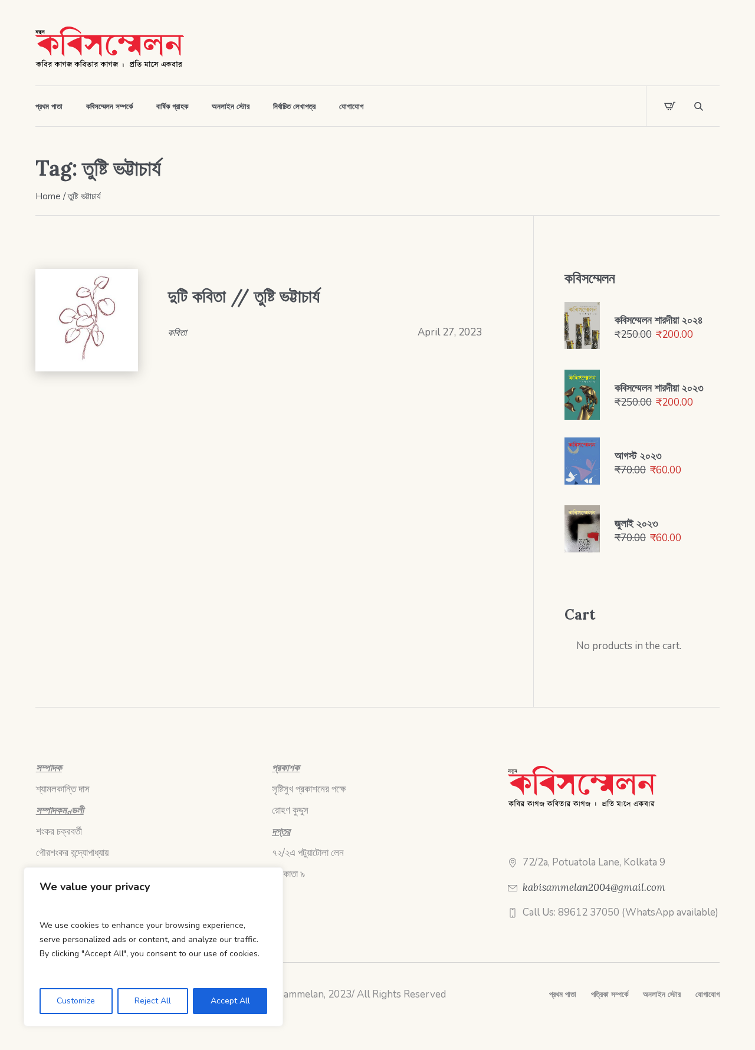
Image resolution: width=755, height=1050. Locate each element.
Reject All (152, 1000)
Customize (76, 1000)
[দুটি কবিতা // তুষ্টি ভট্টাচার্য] (86, 320)
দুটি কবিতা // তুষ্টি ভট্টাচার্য (244, 296)
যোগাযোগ (707, 994)
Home (48, 196)
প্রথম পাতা (562, 994)
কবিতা (177, 332)
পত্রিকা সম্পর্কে (609, 994)
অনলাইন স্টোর (662, 994)
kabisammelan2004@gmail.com (594, 887)
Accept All (230, 1000)
